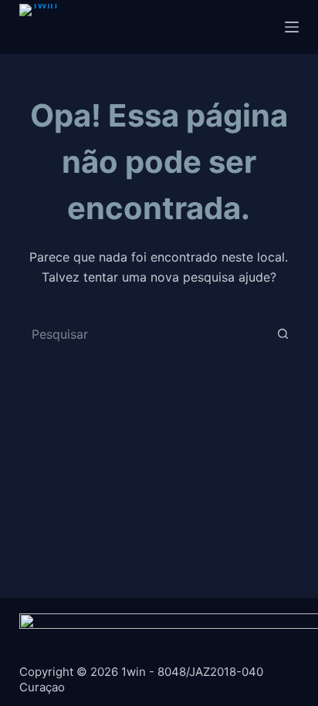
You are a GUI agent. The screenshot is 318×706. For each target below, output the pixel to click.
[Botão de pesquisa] (283, 334)
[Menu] (292, 27)
